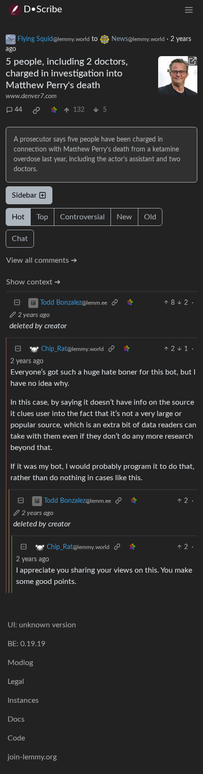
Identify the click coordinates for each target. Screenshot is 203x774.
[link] (36, 110)
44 (18, 110)
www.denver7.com (31, 96)
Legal (16, 681)
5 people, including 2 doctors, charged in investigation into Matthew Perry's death (67, 73)
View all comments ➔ (41, 260)
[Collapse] (17, 303)
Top (42, 217)
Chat (20, 238)
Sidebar (24, 195)
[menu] (188, 10)
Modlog (20, 662)
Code (16, 738)
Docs (16, 719)
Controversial (82, 217)
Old (150, 217)
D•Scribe (43, 9)
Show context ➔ (33, 282)
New (124, 217)
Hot (18, 217)
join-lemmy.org (32, 757)
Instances (23, 700)
